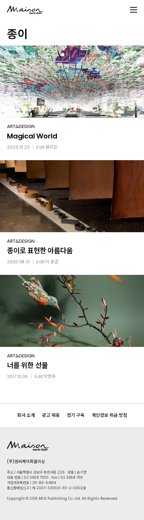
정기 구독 (76, 415)
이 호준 (52, 261)
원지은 (51, 147)
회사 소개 (26, 415)
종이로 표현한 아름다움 (40, 251)
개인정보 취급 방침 (109, 415)
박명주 (49, 376)
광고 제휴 (51, 415)
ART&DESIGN (21, 126)
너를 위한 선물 (27, 365)
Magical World (32, 136)
